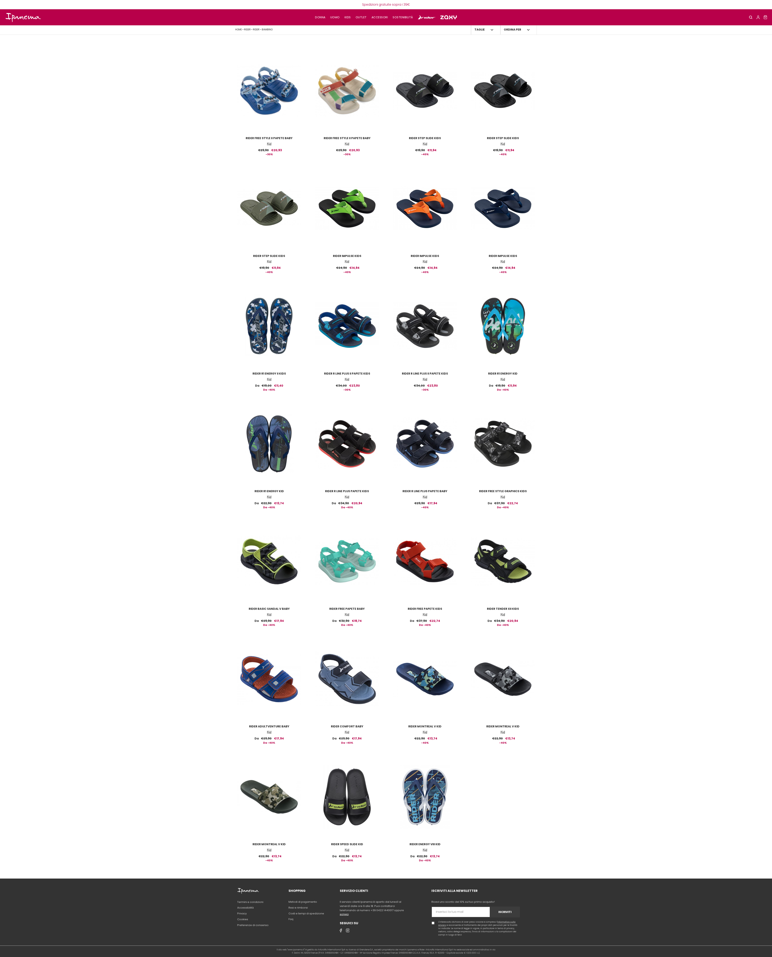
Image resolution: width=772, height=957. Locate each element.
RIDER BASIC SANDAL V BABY (269, 609)
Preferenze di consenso (253, 925)
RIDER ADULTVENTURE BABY (269, 726)
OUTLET (361, 17)
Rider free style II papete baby (269, 138)
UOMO (335, 17)
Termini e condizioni (250, 902)
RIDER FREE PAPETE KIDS (425, 609)
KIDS (348, 17)
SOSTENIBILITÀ (403, 17)
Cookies (242, 919)
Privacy (242, 913)
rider (247, 29)
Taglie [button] (479, 30)
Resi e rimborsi (298, 908)
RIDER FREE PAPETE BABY (347, 609)
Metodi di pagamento (302, 902)
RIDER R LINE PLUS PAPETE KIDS (347, 491)
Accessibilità (245, 908)
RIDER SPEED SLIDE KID (347, 844)
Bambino (267, 29)
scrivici (344, 914)
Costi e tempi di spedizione (306, 913)
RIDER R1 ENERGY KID (502, 374)
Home (238, 29)
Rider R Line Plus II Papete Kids (347, 374)
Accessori (380, 17)
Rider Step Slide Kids (425, 138)
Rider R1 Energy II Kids (269, 374)
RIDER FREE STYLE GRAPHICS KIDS (503, 491)
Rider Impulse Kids (347, 256)
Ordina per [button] (512, 30)
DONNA (320, 17)
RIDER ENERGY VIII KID (425, 844)
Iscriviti (504, 912)
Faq (290, 919)
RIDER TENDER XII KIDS (503, 609)
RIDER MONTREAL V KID (424, 726)
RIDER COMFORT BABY (347, 726)
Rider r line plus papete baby (424, 491)
